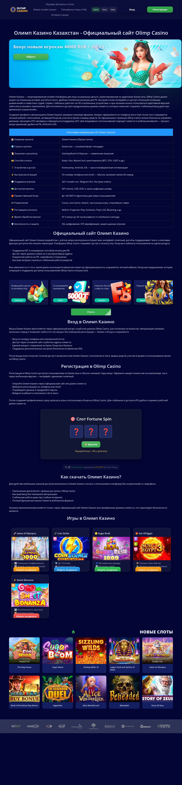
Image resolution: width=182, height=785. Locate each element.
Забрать (31, 56)
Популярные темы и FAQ (74, 9)
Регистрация (160, 9)
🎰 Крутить (90, 444)
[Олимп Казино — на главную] (19, 9)
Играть (91, 311)
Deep (113, 9)
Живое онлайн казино (44, 9)
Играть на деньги (26, 569)
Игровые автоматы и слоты (60, 4)
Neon (104, 9)
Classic (95, 9)
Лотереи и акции (60, 14)
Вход (132, 9)
